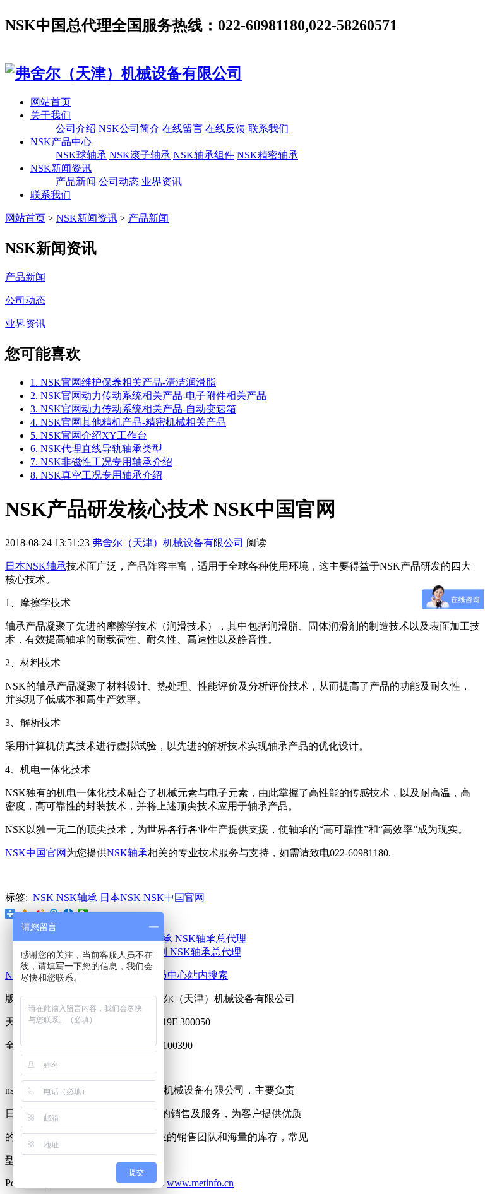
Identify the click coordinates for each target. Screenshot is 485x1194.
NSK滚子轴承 (140, 155)
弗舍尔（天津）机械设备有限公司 (168, 542)
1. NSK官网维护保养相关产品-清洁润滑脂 (123, 382)
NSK (43, 897)
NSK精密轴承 (267, 155)
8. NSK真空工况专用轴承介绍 (96, 475)
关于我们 (50, 115)
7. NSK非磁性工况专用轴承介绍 (101, 462)
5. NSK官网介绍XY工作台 (88, 435)
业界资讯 (161, 181)
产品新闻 (76, 181)
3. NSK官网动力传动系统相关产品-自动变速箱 (133, 408)
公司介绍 (76, 128)
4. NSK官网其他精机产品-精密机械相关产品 (128, 422)
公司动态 (119, 181)
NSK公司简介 (129, 128)
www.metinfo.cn (200, 1183)
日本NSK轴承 (35, 566)
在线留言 (182, 128)
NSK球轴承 (81, 155)
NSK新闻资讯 (61, 168)
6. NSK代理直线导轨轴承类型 (96, 448)
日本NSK (120, 897)
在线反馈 (225, 128)
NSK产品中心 (61, 141)
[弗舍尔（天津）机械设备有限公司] (123, 73)
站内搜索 (208, 975)
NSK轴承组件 (203, 155)
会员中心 (167, 975)
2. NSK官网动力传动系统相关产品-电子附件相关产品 (148, 395)
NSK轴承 (127, 852)
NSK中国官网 (35, 852)
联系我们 (268, 128)
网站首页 (50, 102)
